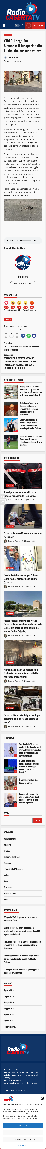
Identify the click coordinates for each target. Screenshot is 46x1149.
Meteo (6, 875)
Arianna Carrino (13, 500)
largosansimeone (11, 330)
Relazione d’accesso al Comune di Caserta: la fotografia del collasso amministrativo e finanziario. (11, 409)
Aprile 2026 (9, 1014)
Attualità (7, 844)
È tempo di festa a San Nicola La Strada (10, 783)
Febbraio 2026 (10, 1026)
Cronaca (8, 35)
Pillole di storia (10, 893)
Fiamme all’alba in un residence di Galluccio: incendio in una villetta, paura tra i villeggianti (21, 673)
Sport (6, 899)
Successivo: (21, 361)
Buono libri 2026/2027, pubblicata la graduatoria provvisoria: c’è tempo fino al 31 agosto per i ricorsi (11, 392)
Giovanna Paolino (13, 541)
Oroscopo (8, 887)
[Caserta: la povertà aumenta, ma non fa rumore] (23, 516)
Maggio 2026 (9, 1008)
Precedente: (21, 346)
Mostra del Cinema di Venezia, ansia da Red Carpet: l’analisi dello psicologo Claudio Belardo (11, 425)
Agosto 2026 (9, 990)
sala (35, 330)
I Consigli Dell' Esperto (13, 869)
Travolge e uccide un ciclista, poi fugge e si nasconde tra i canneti (20, 494)
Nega (23, 1132)
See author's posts (23, 283)
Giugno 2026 (9, 1002)
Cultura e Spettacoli (12, 856)
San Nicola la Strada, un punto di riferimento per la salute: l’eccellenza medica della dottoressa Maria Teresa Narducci (10, 750)
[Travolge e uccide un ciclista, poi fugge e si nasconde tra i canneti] (23, 476)
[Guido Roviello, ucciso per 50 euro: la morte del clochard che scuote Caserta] (23, 558)
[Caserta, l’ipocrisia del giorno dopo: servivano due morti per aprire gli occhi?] (23, 698)
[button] (42, 1098)
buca (12, 326)
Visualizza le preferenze (23, 1139)
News (6, 881)
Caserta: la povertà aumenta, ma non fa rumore (23, 535)
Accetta (23, 1125)
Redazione (12, 57)
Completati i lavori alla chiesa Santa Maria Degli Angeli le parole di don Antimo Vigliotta (10, 800)
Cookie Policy (21, 1145)
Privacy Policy (9, 1090)
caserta (19, 326)
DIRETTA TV (38, 25)
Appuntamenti (10, 838)
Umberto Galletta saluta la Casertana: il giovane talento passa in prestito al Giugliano (11, 442)
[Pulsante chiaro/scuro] (17, 25)
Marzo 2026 (9, 1020)
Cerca (6, 813)
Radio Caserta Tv (26, 330)
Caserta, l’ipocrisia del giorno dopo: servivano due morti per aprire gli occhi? (22, 718)
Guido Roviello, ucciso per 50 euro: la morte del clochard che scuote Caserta (22, 578)
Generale (7, 863)
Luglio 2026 (9, 996)
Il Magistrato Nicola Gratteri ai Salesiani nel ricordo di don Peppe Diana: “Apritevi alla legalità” (10, 766)
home (26, 326)
